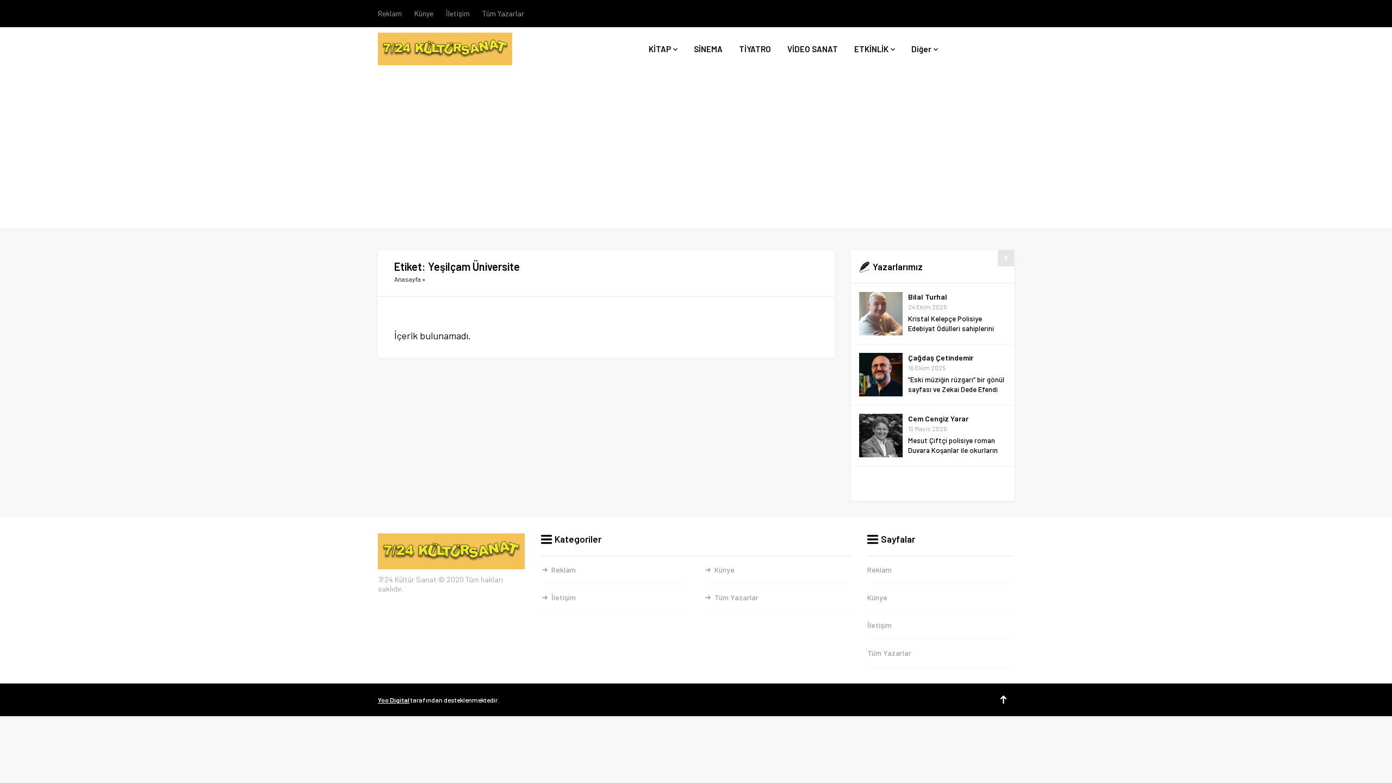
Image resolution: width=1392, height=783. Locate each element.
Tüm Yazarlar (503, 13)
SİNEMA (708, 49)
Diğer (921, 49)
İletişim (458, 13)
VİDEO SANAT (812, 49)
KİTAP (660, 49)
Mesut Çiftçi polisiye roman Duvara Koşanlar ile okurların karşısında (953, 450)
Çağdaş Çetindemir (940, 357)
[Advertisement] (696, 152)
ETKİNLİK (871, 49)
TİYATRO (755, 49)
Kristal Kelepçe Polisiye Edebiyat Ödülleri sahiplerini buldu (951, 328)
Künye (423, 13)
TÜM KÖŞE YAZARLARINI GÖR (933, 483)
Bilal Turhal (927, 296)
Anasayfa (407, 279)
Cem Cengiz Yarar (938, 418)
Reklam (390, 13)
